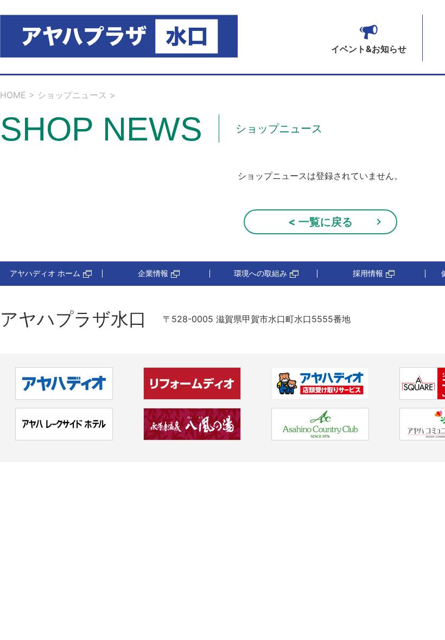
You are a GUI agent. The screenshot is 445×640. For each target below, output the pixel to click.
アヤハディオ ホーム (45, 274)
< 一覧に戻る (320, 221)
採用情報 (368, 274)
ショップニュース (72, 94)
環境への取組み (260, 274)
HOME (13, 94)
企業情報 (153, 274)
